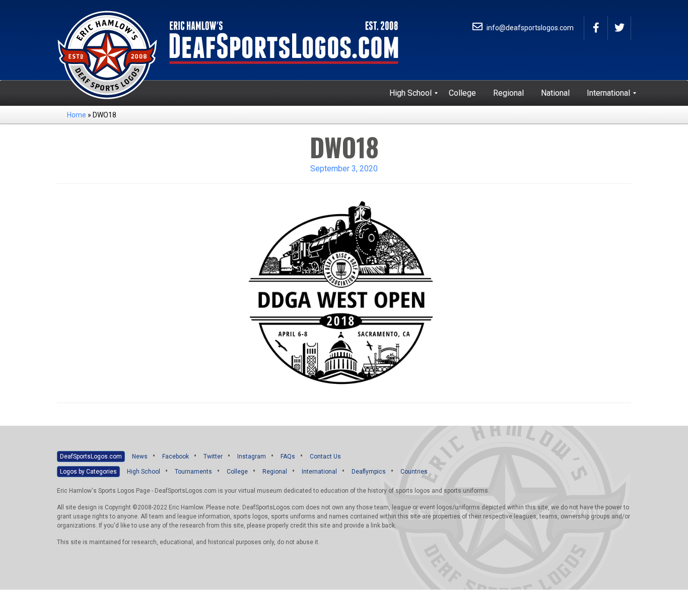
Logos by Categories (88, 471)
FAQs (288, 456)
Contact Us (325, 456)
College (237, 471)
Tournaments (193, 471)
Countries (414, 471)
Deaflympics (369, 471)
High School (143, 471)
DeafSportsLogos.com (91, 456)
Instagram (251, 456)
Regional (274, 471)
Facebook (175, 456)
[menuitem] (410, 93)
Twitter (213, 456)
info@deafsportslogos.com (529, 28)
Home (76, 115)
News (140, 456)
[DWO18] (344, 292)
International (319, 471)
